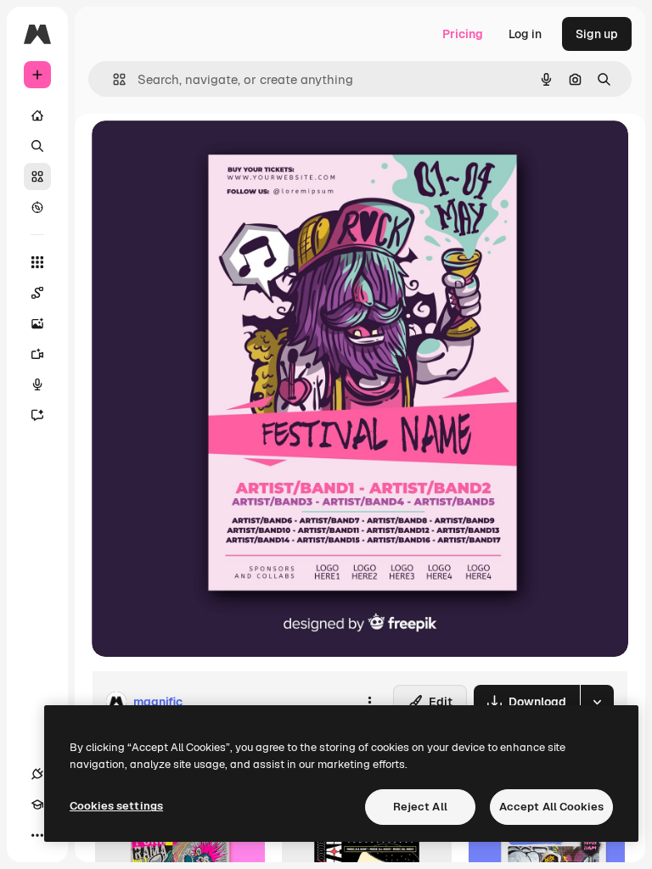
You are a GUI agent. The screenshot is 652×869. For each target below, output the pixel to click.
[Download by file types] (597, 702)
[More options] (369, 702)
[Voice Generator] (37, 384)
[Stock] (37, 176)
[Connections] (37, 774)
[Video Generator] (37, 353)
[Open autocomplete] (112, 79)
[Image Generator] (37, 323)
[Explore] (37, 207)
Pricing (462, 34)
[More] (37, 835)
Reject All (420, 806)
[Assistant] (37, 415)
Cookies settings (116, 806)
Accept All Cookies (551, 806)
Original (200, 152)
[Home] (37, 115)
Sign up (597, 34)
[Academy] (37, 804)
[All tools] (37, 262)
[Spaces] (37, 292)
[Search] (37, 146)
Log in (525, 34)
